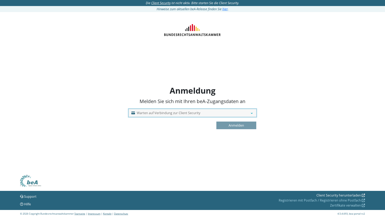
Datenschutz (121, 213)
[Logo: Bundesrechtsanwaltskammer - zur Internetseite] (192, 27)
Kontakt (107, 213)
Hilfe (27, 204)
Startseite (79, 213)
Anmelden (236, 125)
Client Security (161, 3)
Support (29, 196)
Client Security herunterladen (338, 195)
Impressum (94, 213)
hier (225, 9)
